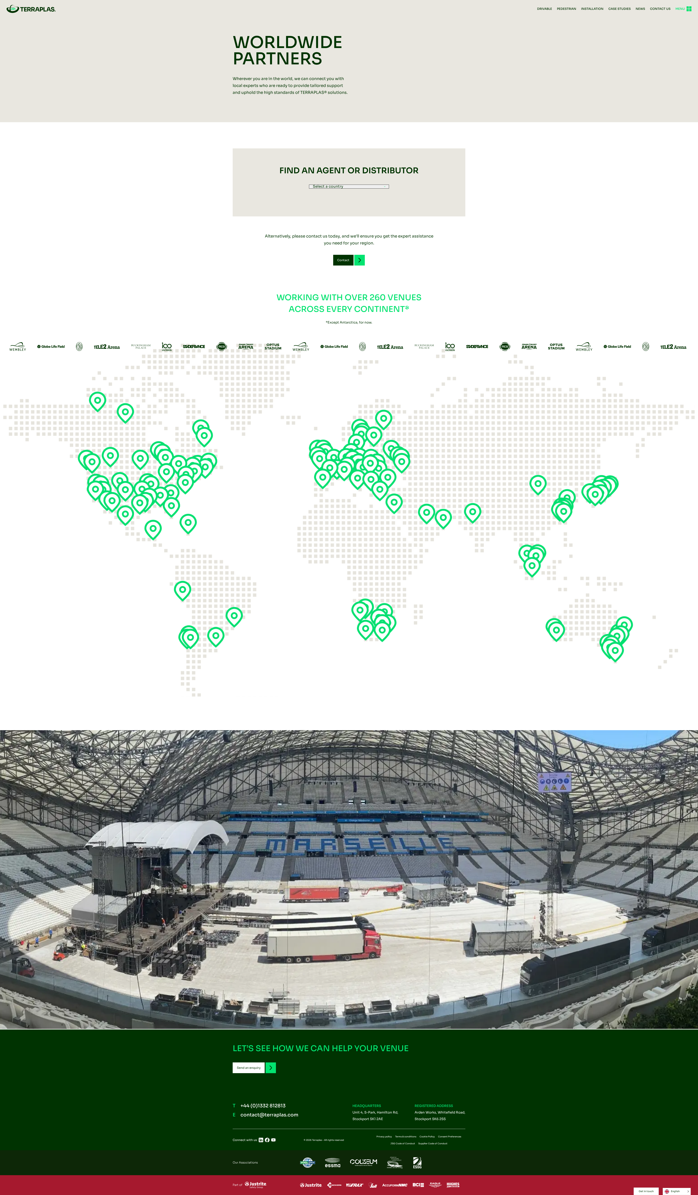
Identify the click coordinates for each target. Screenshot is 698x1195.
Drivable (544, 9)
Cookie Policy (427, 1136)
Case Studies (619, 9)
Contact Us (660, 9)
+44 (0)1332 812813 (263, 1106)
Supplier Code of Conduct (432, 1143)
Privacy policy (384, 1136)
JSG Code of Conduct (402, 1143)
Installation (592, 9)
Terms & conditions (405, 1136)
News (640, 9)
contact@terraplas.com (269, 1115)
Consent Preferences (449, 1136)
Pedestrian (566, 9)
